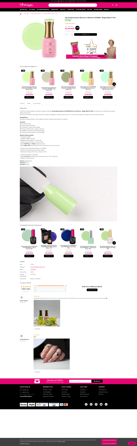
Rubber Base (54, 9)
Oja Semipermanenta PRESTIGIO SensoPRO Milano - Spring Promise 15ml (29, 247)
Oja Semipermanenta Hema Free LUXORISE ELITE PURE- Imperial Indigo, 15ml (49, 246)
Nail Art (89, 9)
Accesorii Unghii (80, 9)
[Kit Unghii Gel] (27, 5)
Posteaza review (92, 289)
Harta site (101, 394)
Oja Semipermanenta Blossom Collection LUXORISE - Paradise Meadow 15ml (29, 88)
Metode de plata (66, 394)
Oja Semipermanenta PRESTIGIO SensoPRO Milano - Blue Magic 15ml (68, 246)
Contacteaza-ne (102, 389)
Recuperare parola (84, 394)
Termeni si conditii (47, 389)
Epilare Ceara (98, 9)
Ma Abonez (97, 381)
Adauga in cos (85, 34)
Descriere (22, 103)
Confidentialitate (47, 392)
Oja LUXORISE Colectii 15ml (50, 13)
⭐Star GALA (23, 9)
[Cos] (116, 5)
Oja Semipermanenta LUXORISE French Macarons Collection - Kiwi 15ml (88, 88)
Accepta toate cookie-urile (109, 440)
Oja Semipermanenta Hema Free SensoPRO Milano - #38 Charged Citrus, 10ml (88, 247)
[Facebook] (86, 404)
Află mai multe (61, 441)
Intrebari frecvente (103, 392)
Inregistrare (83, 392)
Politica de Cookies (47, 394)
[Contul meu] (113, 5)
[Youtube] (101, 404)
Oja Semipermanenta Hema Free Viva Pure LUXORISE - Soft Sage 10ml (108, 247)
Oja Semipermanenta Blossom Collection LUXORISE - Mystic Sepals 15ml (68, 88)
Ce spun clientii (36, 103)
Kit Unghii (32, 9)
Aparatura (70, 9)
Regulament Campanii (48, 396)
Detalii (28, 103)
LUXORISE (26, 13)
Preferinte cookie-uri (24, 443)
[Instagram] (91, 404)
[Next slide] (114, 84)
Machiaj (106, 9)
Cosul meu (64, 392)
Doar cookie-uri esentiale (109, 443)
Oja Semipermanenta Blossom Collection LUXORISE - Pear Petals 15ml (48, 89)
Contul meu (83, 389)
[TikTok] (106, 404)
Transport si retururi (66, 396)
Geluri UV (63, 9)
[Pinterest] (96, 404)
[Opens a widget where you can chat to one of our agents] (132, 443)
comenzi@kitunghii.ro (26, 396)
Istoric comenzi (83, 396)
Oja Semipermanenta (43, 9)
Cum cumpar (65, 389)
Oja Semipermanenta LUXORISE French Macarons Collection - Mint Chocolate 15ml (108, 88)
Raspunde (37, 328)
